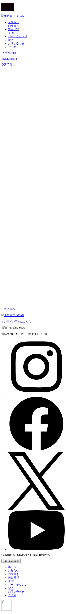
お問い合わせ (16, 43)
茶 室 (11, 32)
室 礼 (11, 40)
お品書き (13, 25)
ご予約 (12, 47)
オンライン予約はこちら (16, 321)
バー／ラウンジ (17, 36)
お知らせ (13, 22)
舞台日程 (13, 29)
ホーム (12, 567)
